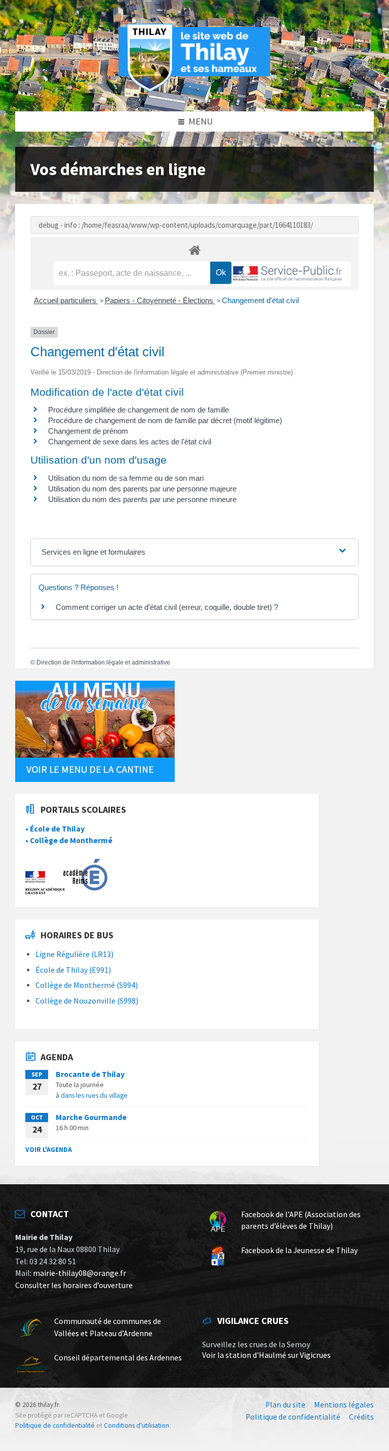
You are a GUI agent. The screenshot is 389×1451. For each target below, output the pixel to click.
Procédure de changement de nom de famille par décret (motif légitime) (165, 420)
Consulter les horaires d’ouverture (74, 1285)
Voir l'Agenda (48, 1149)
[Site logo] (194, 90)
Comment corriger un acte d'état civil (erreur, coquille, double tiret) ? (167, 607)
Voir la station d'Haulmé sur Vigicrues (266, 1355)
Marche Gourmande (91, 1117)
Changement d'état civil (260, 300)
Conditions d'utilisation (136, 1425)
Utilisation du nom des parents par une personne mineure (142, 499)
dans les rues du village (94, 1095)
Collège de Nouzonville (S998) (86, 1001)
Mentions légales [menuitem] (344, 1404)
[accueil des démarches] (194, 249)
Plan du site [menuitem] (285, 1404)
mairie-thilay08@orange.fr (79, 1273)
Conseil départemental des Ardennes (118, 1357)
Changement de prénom (88, 431)
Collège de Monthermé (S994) (86, 985)
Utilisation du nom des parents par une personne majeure (142, 488)
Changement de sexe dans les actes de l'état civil (129, 441)
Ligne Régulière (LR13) (74, 954)
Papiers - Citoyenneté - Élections (160, 300)
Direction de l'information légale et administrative (103, 662)
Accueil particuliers (66, 300)
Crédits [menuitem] (361, 1417)
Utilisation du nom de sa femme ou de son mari (126, 478)
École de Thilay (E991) (73, 970)
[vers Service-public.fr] (287, 274)
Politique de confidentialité (55, 1425)
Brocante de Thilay (90, 1074)
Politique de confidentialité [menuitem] (293, 1417)
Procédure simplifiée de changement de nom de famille (138, 409)
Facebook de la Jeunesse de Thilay (299, 1250)
